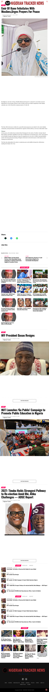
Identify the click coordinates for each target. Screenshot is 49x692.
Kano (17, 253)
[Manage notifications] (46, 690)
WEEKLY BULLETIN (16, 682)
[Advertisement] (24, 91)
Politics (32, 682)
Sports (37, 682)
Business (27, 682)
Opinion (22, 682)
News (6, 682)
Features (10, 682)
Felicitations (12, 253)
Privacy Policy (23, 684)
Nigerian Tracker (7, 16)
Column (28, 684)
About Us (42, 682)
